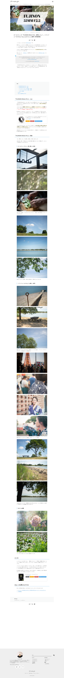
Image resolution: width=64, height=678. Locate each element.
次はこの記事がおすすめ (22, 93)
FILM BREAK (47, 663)
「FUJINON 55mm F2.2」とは (23, 86)
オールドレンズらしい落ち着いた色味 (25, 88)
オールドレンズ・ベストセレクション (31, 574)
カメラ (33, 657)
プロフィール (26, 673)
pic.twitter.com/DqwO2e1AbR (32, 59)
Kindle (27, 576)
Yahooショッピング (43, 576)
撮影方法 (33, 663)
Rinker (29, 118)
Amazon (32, 576)
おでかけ (46, 657)
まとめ (19, 92)
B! (32, 40)
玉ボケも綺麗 (21, 91)
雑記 (45, 662)
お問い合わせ (31, 673)
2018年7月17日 (37, 61)
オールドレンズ (15, 4)
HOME (11, 4)
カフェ (46, 661)
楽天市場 (36, 576)
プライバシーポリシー (36, 673)
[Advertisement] (32, 75)
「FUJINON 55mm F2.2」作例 (23, 87)
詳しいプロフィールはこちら (14, 664)
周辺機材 (33, 662)
